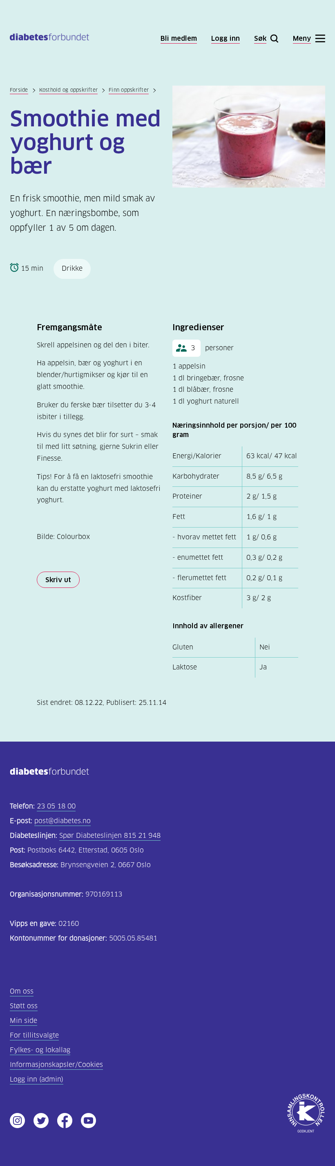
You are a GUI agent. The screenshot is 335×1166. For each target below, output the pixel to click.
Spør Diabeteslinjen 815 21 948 (110, 835)
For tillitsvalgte (34, 1035)
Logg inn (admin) (36, 1079)
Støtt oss (24, 1006)
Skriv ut (58, 579)
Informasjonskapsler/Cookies (56, 1065)
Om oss (22, 991)
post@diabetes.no (62, 821)
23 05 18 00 (56, 806)
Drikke (72, 268)
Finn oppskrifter (129, 90)
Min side (23, 1021)
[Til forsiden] (49, 38)
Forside (19, 90)
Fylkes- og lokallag (40, 1050)
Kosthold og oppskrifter (68, 90)
